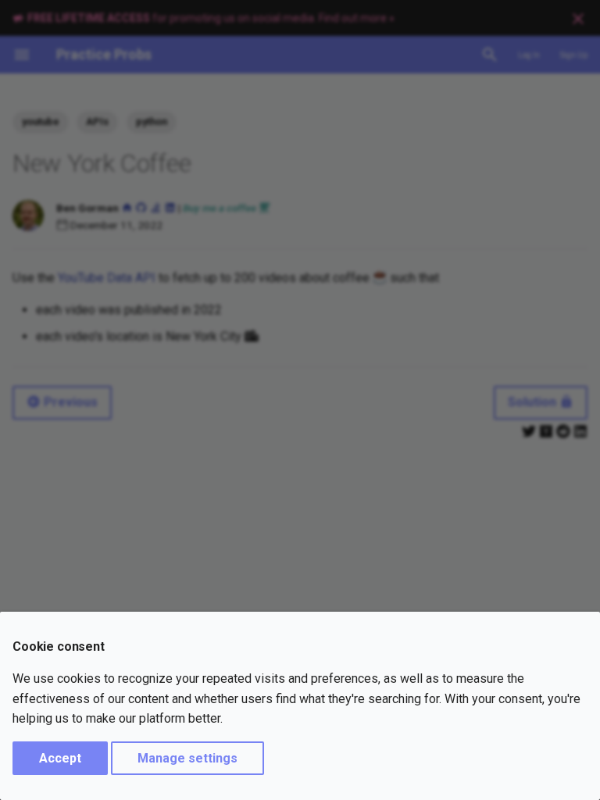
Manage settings (188, 758)
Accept (60, 758)
